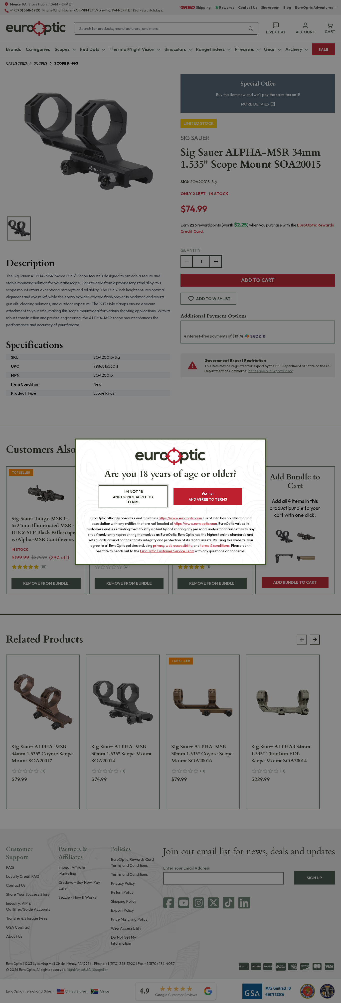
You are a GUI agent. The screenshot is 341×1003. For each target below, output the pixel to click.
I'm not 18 (133, 496)
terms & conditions (215, 545)
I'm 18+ (208, 496)
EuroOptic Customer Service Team (167, 551)
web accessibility (179, 545)
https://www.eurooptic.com (180, 518)
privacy (158, 545)
